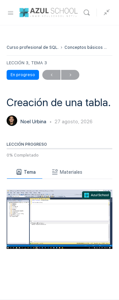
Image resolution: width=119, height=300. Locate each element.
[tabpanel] (59, 214)
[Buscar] (88, 12)
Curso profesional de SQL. (33, 47)
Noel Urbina (34, 122)
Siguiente (70, 75)
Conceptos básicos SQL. (88, 47)
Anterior (51, 75)
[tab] (25, 172)
